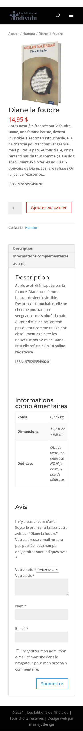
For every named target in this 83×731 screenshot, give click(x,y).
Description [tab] (23, 248)
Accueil (13, 33)
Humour (29, 33)
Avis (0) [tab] (19, 263)
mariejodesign (41, 724)
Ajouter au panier (49, 207)
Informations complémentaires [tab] (40, 256)
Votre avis (25, 575)
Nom (20, 606)
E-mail (21, 628)
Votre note (25, 569)
